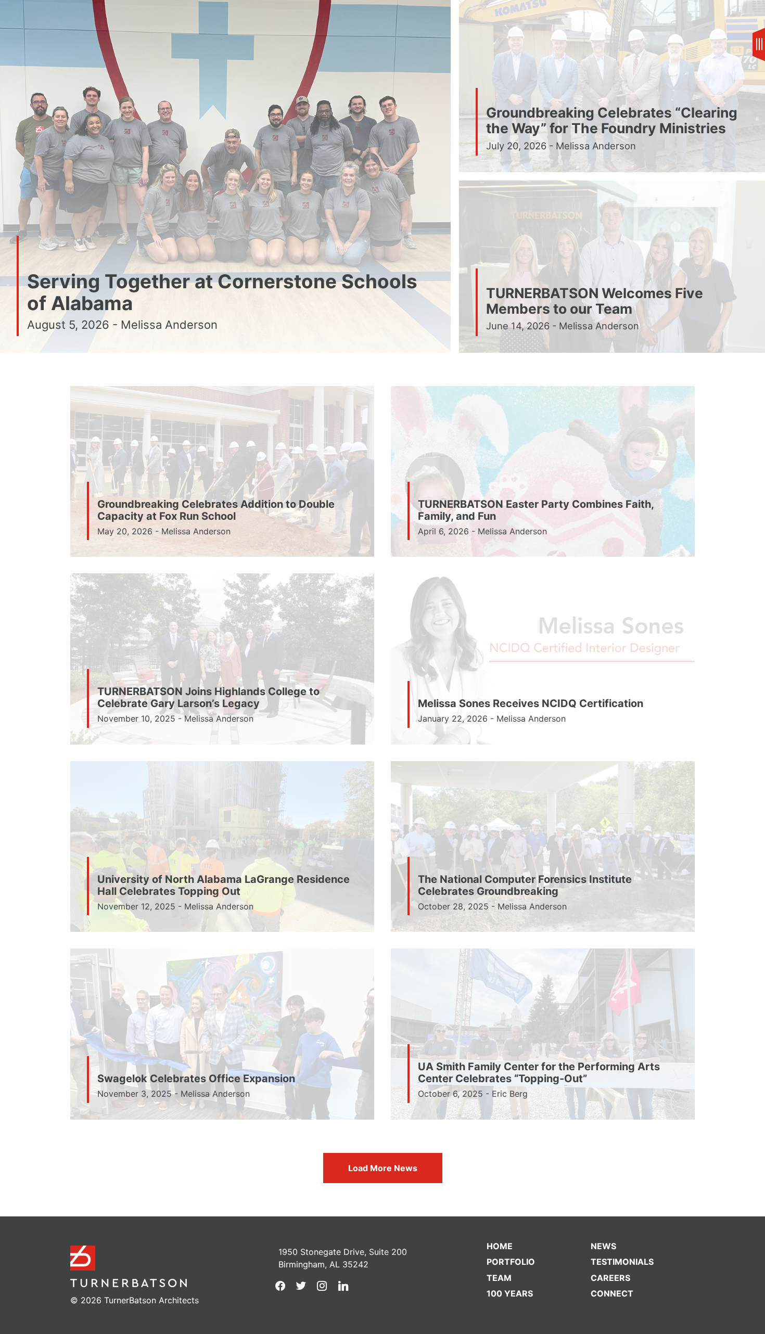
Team (499, 1277)
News (46, 19)
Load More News (382, 1168)
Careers (610, 1277)
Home (500, 1246)
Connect (612, 1293)
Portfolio (511, 1261)
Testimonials (622, 1261)
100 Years (510, 1293)
